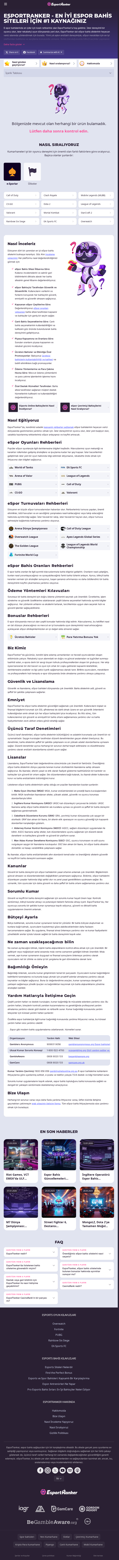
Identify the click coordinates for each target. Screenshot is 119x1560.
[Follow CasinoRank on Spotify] (70, 1470)
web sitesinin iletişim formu (46, 1103)
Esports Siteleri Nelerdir (59, 1367)
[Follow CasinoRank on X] (55, 1470)
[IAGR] (24, 1509)
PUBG (58, 1335)
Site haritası (98, 1555)
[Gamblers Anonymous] (40, 1509)
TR (57, 1478)
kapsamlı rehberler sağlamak (59, 427)
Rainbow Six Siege (58, 1340)
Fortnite (59, 1329)
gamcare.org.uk (76, 1062)
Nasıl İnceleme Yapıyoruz (58, 1422)
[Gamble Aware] (52, 1521)
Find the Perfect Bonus (59, 1372)
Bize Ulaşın (59, 1416)
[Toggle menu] (5, 4)
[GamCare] (62, 1509)
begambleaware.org (78, 1056)
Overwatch (59, 1323)
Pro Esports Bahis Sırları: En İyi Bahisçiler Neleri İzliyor (58, 1389)
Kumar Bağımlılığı (74, 1555)
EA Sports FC (59, 1346)
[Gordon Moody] (89, 1509)
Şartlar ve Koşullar (22, 1555)
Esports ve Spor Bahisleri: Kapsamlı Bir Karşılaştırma (58, 1378)
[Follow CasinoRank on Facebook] (40, 1470)
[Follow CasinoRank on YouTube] (63, 1470)
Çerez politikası (48, 1555)
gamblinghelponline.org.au (63, 1071)
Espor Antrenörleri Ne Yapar (58, 1384)
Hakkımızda (59, 1410)
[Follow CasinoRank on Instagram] (48, 1470)
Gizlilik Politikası (59, 1433)
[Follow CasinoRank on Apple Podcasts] (77, 1470)
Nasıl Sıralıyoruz (59, 1427)
